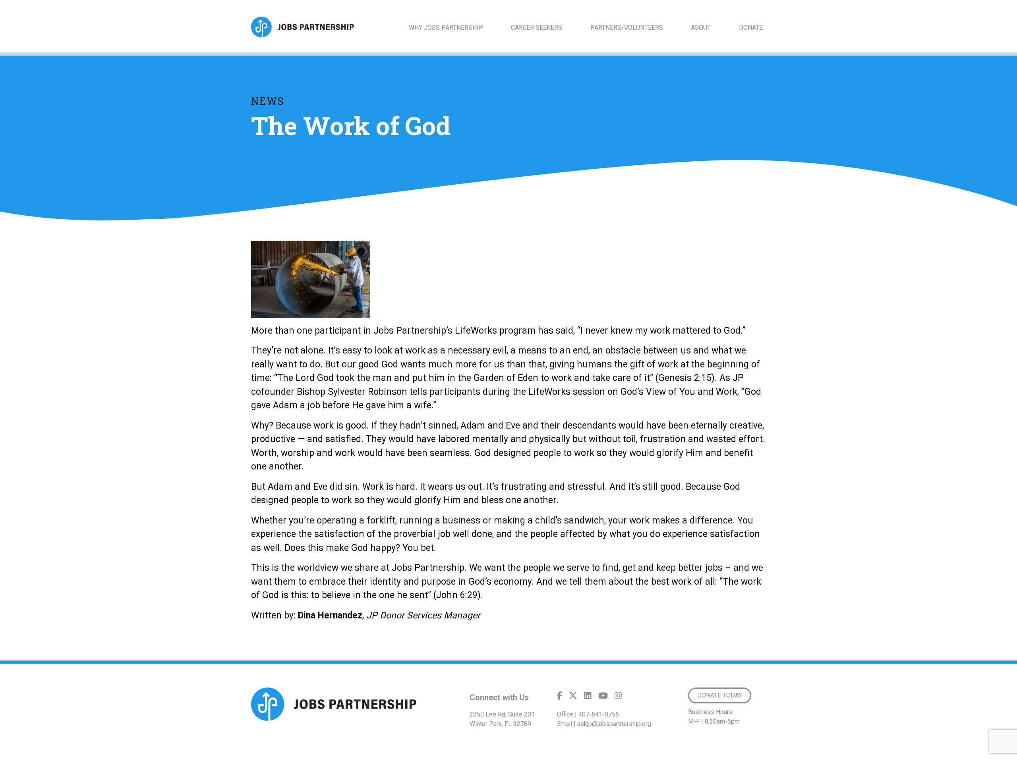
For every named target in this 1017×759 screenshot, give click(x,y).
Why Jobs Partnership (446, 27)
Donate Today (719, 695)
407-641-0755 (598, 714)
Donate (751, 27)
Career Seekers (536, 27)
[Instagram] (618, 697)
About (701, 27)
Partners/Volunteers (626, 27)
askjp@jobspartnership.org (614, 724)
